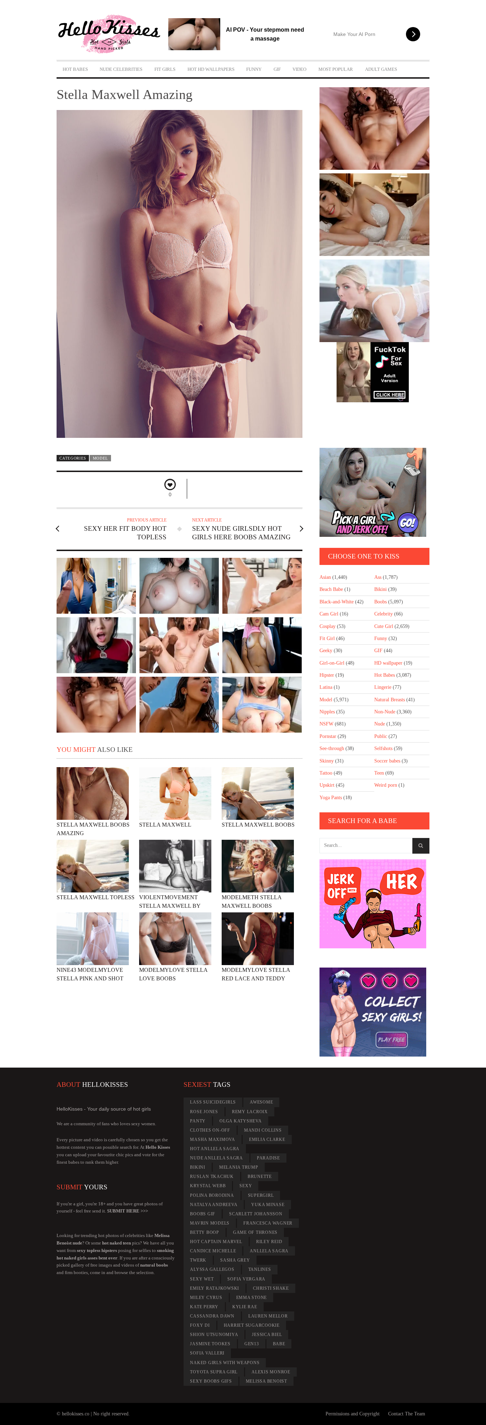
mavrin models (209, 1223)
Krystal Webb (208, 1185)
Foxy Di (200, 1325)
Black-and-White (336, 601)
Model (100, 458)
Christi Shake (271, 1288)
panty (198, 1120)
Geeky (325, 650)
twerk (198, 1260)
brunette (260, 1176)
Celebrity (383, 614)
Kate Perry (204, 1306)
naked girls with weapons (224, 1362)
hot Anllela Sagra (214, 1148)
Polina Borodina (212, 1195)
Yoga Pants (330, 797)
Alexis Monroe (271, 1371)
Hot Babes (75, 69)
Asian (325, 577)
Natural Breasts (389, 699)
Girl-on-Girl (331, 663)
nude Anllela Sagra (216, 1158)
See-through (331, 748)
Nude (379, 724)
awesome (261, 1102)
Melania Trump (238, 1167)
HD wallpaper (388, 663)
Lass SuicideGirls (213, 1102)
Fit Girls (164, 69)
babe (279, 1343)
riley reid (269, 1241)
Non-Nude (384, 711)
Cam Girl (328, 614)
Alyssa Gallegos (212, 1269)
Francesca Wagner (267, 1223)
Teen (379, 773)
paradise (268, 1158)
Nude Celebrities (121, 69)
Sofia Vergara (246, 1279)
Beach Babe (331, 589)
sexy (245, 1185)
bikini (197, 1167)
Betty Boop (204, 1232)
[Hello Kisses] (112, 34)
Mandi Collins (263, 1130)
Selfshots (383, 748)
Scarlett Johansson (255, 1213)
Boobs (380, 601)
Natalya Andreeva (213, 1204)
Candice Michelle (213, 1250)
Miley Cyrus (206, 1297)
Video (299, 69)
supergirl (261, 1195)
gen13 (251, 1343)
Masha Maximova (212, 1139)
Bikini (380, 589)
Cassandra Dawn (212, 1316)
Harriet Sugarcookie (252, 1325)
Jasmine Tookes (210, 1343)
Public (380, 736)
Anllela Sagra (269, 1250)
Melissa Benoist (266, 1381)
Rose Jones (204, 1111)
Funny (254, 69)
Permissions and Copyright (353, 1413)
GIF (277, 69)
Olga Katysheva (241, 1120)
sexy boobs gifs (211, 1381)
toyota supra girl (214, 1371)
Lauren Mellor (268, 1316)
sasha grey (235, 1260)
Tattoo (325, 773)
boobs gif (202, 1213)
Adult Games (381, 69)
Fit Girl (327, 638)
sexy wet (201, 1279)
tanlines (259, 1269)
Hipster (326, 675)
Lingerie (382, 687)
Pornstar (327, 736)
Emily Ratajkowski (214, 1288)
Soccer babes (387, 761)
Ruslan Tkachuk (212, 1176)
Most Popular (335, 69)
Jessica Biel (267, 1334)
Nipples (327, 711)
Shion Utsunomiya (214, 1334)
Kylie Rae (244, 1306)
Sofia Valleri (207, 1353)
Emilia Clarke (267, 1139)
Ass (377, 577)
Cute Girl (383, 626)
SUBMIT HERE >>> (127, 1211)
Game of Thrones (255, 1232)
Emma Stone (251, 1297)
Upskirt (326, 785)
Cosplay (327, 626)
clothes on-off (210, 1130)
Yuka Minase (267, 1204)
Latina (325, 687)
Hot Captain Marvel (216, 1241)
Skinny (326, 761)
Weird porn (385, 785)
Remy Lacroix (250, 1111)
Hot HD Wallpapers (210, 69)
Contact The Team (406, 1413)
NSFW (326, 724)
